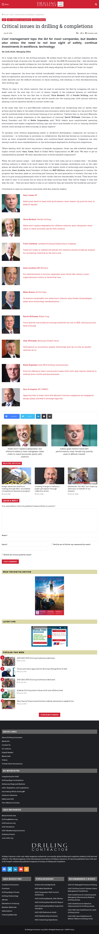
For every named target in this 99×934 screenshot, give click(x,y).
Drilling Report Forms (10, 892)
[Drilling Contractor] (49, 4)
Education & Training (10, 903)
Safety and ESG (8, 799)
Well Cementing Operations (46, 920)
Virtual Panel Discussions (12, 764)
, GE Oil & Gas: (35, 292)
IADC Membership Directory (13, 830)
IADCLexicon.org (8, 823)
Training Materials (9, 915)
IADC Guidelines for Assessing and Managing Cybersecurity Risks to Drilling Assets (82, 897)
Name (5, 535)
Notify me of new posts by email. (18, 555)
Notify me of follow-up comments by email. (72, 544)
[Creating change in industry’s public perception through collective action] (49, 475)
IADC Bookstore (8, 827)
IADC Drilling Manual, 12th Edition (49, 898)
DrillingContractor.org (35, 929)
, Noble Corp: (36, 316)
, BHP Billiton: (35, 268)
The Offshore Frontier (11, 803)
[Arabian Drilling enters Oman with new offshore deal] (8, 693)
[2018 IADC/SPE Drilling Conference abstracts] (8, 661)
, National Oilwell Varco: (41, 340)
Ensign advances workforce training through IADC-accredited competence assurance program (16, 488)
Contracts (6, 888)
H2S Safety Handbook (43, 888)
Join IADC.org (7, 838)
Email (5, 544)
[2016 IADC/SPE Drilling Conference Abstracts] (8, 683)
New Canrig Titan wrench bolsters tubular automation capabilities (45, 701)
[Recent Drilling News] (49, 615)
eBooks (5, 900)
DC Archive (6, 749)
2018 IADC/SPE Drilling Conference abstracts (36, 658)
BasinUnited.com (9, 815)
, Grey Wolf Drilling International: (45, 365)
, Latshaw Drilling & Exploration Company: (49, 243)
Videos (4, 760)
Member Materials (9, 907)
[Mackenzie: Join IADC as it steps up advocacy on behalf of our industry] (82, 475)
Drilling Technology (10, 896)
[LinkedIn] (38, 416)
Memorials (6, 756)
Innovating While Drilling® (13, 791)
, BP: (30, 195)
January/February (39, 20)
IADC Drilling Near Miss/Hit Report (49, 902)
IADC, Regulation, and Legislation (19, 20)
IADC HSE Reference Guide (45, 912)
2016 (11, 14)
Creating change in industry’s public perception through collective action (47, 488)
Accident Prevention (10, 885)
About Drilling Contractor (12, 737)
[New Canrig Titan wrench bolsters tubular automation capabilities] (8, 704)
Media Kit (6, 741)
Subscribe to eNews (49, 715)
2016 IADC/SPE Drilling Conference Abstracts (36, 679)
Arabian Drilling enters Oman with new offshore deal (40, 690)
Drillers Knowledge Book (45, 885)
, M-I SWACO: (35, 389)
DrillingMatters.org (10, 819)
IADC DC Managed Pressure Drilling (82, 885)
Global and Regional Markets (13, 784)
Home (5, 14)
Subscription (7, 911)
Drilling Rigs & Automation (13, 780)
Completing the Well (10, 776)
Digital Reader (7, 752)
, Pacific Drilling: (37, 219)
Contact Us (6, 745)
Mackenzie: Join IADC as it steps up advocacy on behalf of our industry (82, 488)
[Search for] (96, 5)
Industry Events (8, 834)
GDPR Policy (69, 929)
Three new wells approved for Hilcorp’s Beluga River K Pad (42, 669)
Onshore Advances (9, 795)
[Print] (49, 416)
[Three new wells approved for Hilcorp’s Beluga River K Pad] (8, 672)
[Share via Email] (44, 416)
